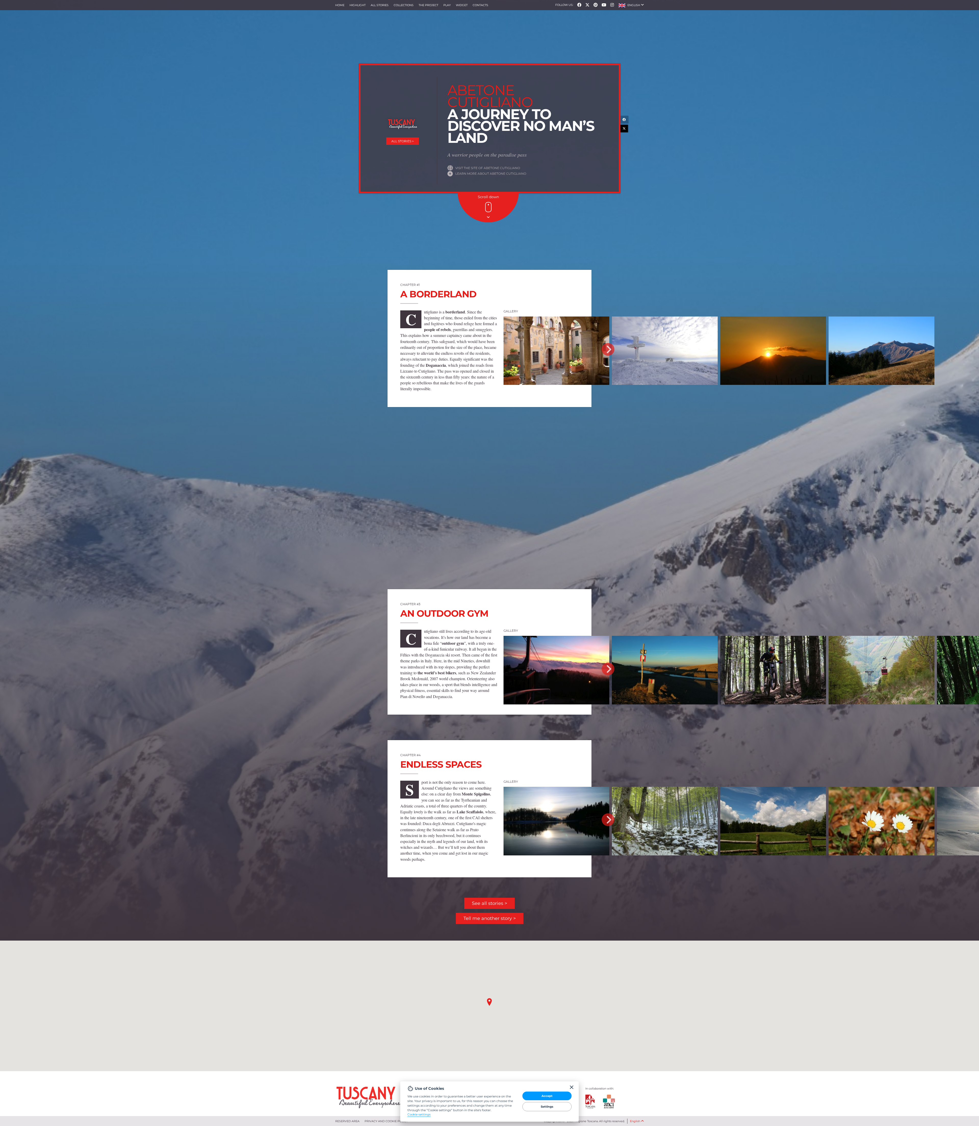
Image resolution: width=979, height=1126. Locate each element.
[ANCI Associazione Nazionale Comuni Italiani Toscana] (605, 1101)
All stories (380, 5)
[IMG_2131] (773, 670)
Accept (547, 1096)
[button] (631, 5)
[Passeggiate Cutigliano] (773, 821)
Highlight (358, 5)
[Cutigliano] (881, 351)
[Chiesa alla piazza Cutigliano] (665, 529)
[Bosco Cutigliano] (773, 529)
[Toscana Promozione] (590, 1101)
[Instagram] (612, 5)
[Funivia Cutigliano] (556, 670)
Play (447, 5)
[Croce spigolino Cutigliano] (665, 351)
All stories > (402, 141)
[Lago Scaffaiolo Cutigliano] (556, 821)
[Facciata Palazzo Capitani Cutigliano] (556, 351)
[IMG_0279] (881, 821)
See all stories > (489, 903)
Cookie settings (419, 1114)
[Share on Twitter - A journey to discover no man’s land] (624, 128)
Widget (462, 5)
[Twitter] (587, 5)
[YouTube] (604, 5)
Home (339, 5)
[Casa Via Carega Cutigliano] (556, 529)
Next (608, 349)
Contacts (480, 5)
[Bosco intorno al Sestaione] (665, 821)
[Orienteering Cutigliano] (881, 529)
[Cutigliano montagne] (773, 351)
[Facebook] (579, 5)
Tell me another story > (489, 918)
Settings (547, 1106)
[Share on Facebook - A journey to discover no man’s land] (624, 119)
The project (428, 5)
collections (404, 5)
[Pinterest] (595, 5)
